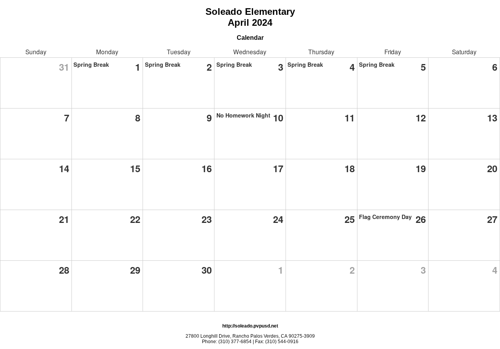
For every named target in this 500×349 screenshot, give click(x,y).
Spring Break (91, 64)
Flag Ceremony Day (385, 217)
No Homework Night (243, 115)
